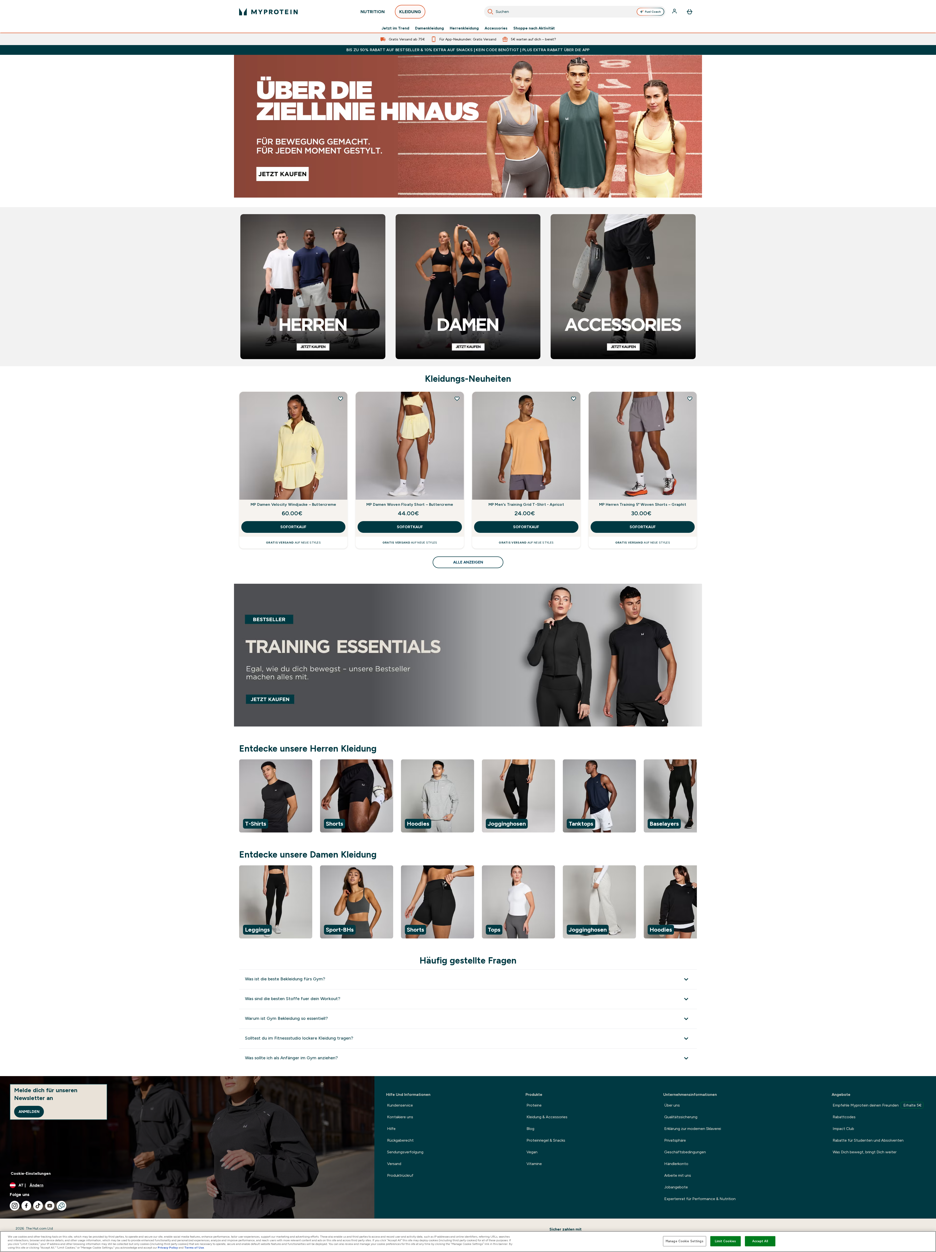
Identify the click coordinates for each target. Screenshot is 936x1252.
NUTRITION (373, 11)
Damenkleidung (429, 28)
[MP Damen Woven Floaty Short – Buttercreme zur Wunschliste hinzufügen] (457, 398)
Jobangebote (676, 1187)
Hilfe (391, 1129)
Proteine (534, 1105)
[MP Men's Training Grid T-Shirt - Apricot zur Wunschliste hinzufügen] (573, 398)
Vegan (531, 1152)
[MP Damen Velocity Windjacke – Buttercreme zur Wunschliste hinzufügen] (340, 398)
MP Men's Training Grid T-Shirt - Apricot (526, 504)
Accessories (496, 28)
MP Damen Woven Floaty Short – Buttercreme (409, 504)
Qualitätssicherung (680, 1117)
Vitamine (534, 1164)
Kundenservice (400, 1105)
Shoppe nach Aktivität (534, 28)
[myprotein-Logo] (268, 11)
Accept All (760, 1241)
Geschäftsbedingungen (685, 1152)
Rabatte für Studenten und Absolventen (868, 1140)
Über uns (672, 1105)
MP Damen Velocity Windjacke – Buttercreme (293, 504)
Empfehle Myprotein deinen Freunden (877, 1105)
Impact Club (843, 1129)
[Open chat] (61, 1206)
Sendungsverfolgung (405, 1152)
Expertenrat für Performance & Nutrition (700, 1199)
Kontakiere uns (400, 1117)
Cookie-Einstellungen (31, 1173)
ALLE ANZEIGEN (468, 562)
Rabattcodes (844, 1117)
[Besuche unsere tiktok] (38, 1206)
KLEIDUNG (410, 11)
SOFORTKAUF (293, 527)
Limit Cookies (725, 1241)
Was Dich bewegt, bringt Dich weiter (865, 1152)
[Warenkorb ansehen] (689, 11)
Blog (530, 1129)
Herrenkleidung (464, 28)
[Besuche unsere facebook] (26, 1206)
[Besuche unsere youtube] (50, 1206)
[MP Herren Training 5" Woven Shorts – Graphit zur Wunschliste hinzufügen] (690, 398)
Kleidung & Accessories (546, 1117)
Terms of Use (194, 1247)
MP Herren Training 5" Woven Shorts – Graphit (642, 504)
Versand (394, 1164)
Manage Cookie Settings (684, 1241)
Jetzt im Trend (395, 28)
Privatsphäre (675, 1140)
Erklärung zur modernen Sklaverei (692, 1129)
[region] (468, 796)
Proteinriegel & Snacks (545, 1140)
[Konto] (675, 11)
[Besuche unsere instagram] (15, 1206)
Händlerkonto (676, 1164)
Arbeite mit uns (677, 1175)
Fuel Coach (653, 11)
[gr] (468, 126)
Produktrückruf (400, 1175)
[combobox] (575, 12)
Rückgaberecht (400, 1140)
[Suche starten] (490, 12)
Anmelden (29, 1111)
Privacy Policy (168, 1247)
